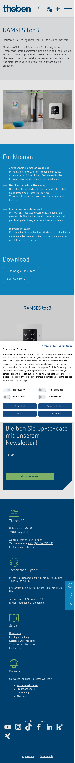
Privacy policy (48, 346)
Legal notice (65, 346)
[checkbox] (7, 390)
